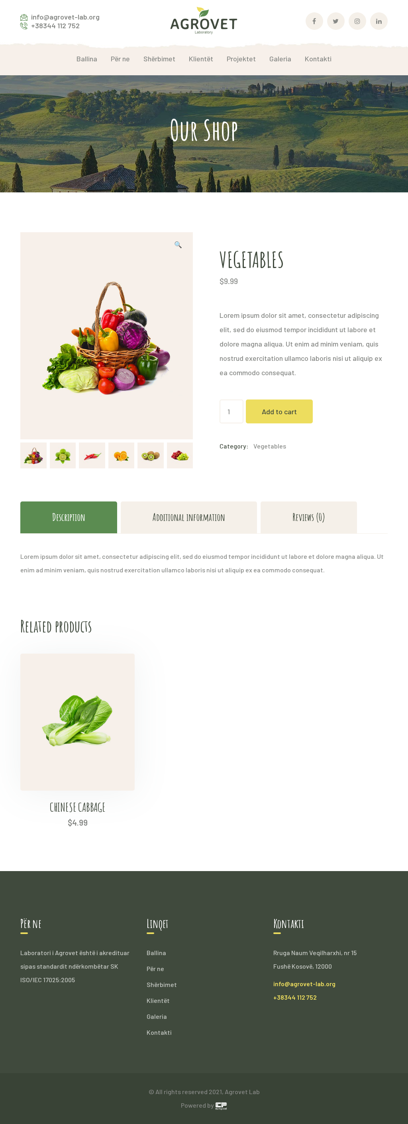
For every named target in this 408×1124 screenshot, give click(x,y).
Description (68, 517)
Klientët (158, 1000)
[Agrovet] (203, 20)
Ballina (156, 952)
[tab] (68, 517)
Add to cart (279, 411)
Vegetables (269, 446)
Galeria (157, 1016)
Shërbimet (162, 984)
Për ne (155, 968)
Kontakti (159, 1032)
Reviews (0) (308, 517)
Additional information (189, 517)
